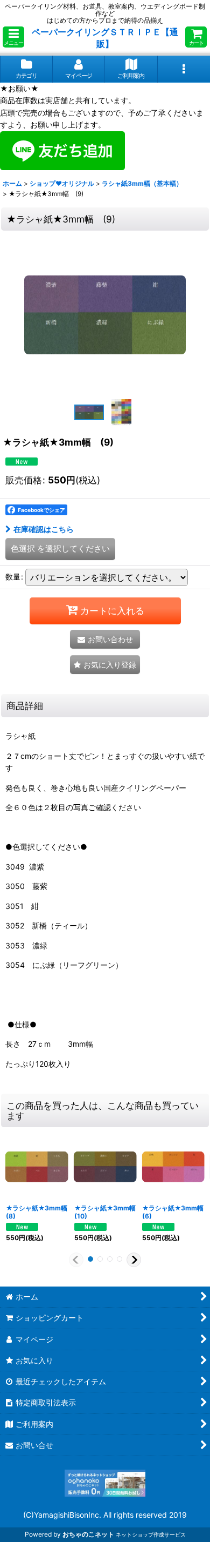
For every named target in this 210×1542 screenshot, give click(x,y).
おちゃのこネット (88, 1534)
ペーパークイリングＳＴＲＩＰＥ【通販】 (105, 37)
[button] (13, 37)
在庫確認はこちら (43, 529)
